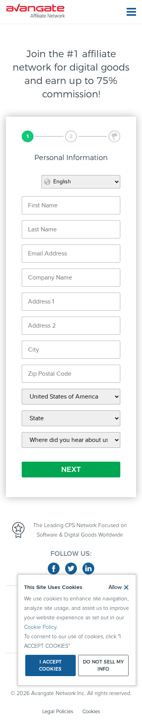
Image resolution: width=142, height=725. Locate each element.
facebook (54, 568)
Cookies (91, 711)
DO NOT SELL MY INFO (103, 665)
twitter (71, 568)
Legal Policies (57, 711)
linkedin (88, 568)
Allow (115, 587)
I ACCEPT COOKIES (50, 665)
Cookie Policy (40, 627)
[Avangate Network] (35, 10)
